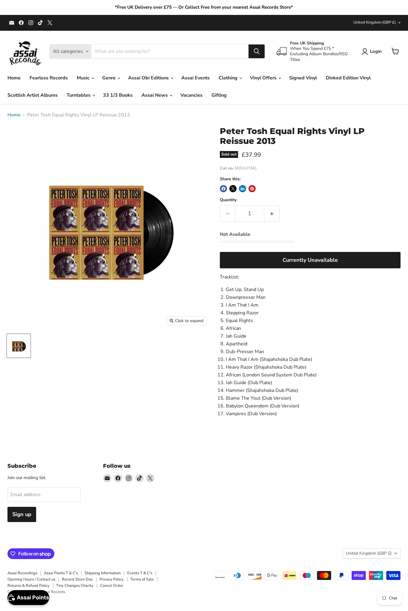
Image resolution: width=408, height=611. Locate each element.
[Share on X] (233, 188)
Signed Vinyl (303, 78)
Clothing (229, 78)
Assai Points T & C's (61, 573)
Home (14, 78)
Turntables (79, 95)
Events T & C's (139, 573)
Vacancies (191, 95)
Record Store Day (77, 579)
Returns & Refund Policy (28, 585)
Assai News (155, 95)
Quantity (228, 200)
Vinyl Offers (264, 78)
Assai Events (195, 78)
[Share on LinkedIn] (242, 188)
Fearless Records (49, 78)
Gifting (219, 95)
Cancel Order (111, 585)
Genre (109, 78)
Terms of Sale (142, 579)
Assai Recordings (22, 573)
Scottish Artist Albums (32, 95)
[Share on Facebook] (223, 188)
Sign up (21, 514)
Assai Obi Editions (149, 78)
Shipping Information (103, 573)
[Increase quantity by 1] (272, 213)
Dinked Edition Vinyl (348, 78)
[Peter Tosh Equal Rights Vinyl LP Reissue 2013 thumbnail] (18, 346)
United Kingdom (374, 22)
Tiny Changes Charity (74, 585)
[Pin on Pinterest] (252, 188)
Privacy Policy (111, 579)
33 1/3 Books (118, 95)
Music (84, 78)
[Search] (257, 51)
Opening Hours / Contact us (31, 579)
